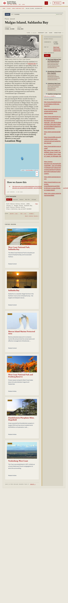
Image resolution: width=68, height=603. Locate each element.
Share (50, 32)
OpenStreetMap (29, 170)
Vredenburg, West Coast (18, 461)
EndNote (31, 213)
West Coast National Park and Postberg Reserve (20, 376)
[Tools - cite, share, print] (50, 3)
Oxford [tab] (21, 199)
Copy (36, 203)
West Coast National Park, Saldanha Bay (19, 248)
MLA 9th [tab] (27, 199)
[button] (22, 158)
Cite (31, 32)
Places (9, 8)
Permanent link (42, 32)
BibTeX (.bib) (14, 213)
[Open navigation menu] (63, 3)
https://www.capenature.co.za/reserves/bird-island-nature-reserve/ (52, 111)
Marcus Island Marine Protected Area (21, 333)
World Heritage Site (18, 8)
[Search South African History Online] (46, 3)
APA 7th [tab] (9, 199)
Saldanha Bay (32, 63)
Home (4, 8)
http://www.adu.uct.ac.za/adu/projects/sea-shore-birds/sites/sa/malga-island (31, 186)
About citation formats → (32, 216)
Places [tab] (47, 55)
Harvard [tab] (15, 199)
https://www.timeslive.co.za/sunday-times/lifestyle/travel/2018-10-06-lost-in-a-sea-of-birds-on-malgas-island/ (52, 186)
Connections (58, 32)
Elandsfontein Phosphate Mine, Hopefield (21, 419)
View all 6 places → (50, 96)
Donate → (32, 484)
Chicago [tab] (34, 199)
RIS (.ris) (24, 213)
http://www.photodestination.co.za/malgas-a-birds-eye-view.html (52, 104)
